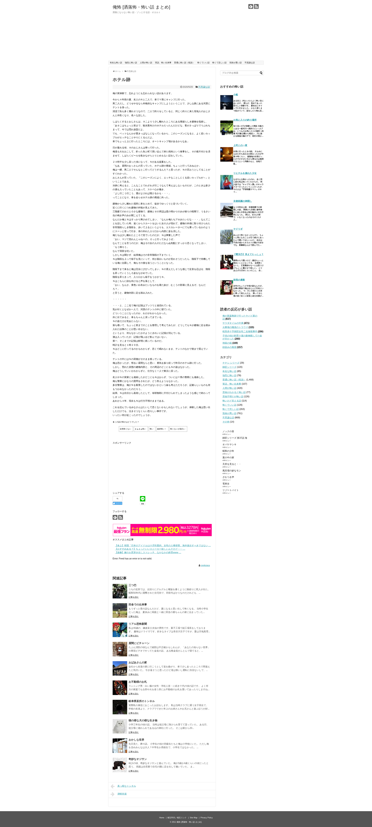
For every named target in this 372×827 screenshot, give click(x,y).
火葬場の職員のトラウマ (238, 327)
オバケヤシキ (229, 444)
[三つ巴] (120, 591)
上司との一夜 (240, 145)
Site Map (193, 818)
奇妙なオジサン (138, 759)
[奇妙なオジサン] (120, 765)
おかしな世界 (136, 739)
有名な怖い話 (116, 62)
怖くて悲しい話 (219, 62)
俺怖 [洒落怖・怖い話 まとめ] (141, 7)
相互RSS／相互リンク (176, 818)
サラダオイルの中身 (235, 323)
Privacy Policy (207, 818)
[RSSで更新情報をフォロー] (256, 6)
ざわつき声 (228, 477)
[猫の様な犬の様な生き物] (120, 726)
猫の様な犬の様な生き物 (143, 720)
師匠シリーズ (229, 367)
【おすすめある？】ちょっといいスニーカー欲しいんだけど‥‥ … (150, 549)
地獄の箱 (230, 343)
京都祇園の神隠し (242, 201)
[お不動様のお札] (120, 687)
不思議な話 (250, 62)
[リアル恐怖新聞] (120, 630)
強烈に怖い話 (131, 62)
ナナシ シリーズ (230, 363)
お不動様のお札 (138, 681)
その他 (225, 422)
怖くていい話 (203, 62)
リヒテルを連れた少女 (245, 173)
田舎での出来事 (138, 604)
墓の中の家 (228, 457)
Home (161, 818)
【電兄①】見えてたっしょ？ (248, 254)
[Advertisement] (186, 39)
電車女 (225, 483)
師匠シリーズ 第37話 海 (234, 438)
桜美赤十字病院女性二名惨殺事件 (242, 331)
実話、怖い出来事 (163, 62)
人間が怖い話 (146, 62)
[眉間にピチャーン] (120, 649)
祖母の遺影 (239, 280)
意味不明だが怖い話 (232, 396)
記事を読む (134, 597)
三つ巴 (132, 585)
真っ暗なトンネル (126, 786)
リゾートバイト (230, 490)
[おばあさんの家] (120, 668)
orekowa (205, 565)
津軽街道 (122, 794)
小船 (235, 94)
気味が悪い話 (235, 62)
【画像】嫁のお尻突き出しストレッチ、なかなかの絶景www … (148, 552)
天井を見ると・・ (231, 464)
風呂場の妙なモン (231, 470)
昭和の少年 (228, 451)
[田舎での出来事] (120, 610)
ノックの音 (228, 431)
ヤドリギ (238, 229)
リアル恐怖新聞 (138, 623)
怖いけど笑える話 (231, 400)
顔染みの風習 (232, 347)
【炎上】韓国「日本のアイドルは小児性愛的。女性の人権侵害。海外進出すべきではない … (163, 545)
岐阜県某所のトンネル (142, 701)
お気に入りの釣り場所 (245, 120)
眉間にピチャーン (139, 643)
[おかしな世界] (120, 745)
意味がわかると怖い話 (234, 392)
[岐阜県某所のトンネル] (120, 707)
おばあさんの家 (138, 662)
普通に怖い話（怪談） (184, 62)
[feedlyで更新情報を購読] (250, 6)
